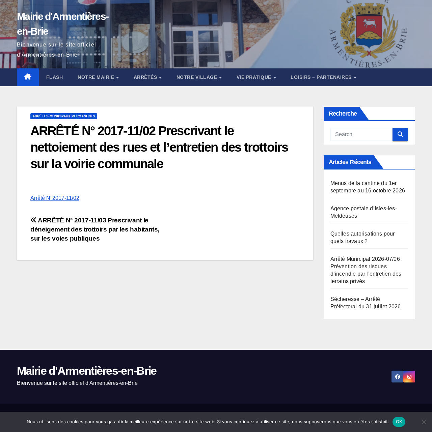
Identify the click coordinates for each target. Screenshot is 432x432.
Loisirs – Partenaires (322, 77)
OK (399, 421)
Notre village (198, 77)
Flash (54, 77)
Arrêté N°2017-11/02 (54, 198)
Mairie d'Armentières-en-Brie (86, 370)
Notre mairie (97, 77)
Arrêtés (146, 77)
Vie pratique (255, 77)
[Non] (423, 422)
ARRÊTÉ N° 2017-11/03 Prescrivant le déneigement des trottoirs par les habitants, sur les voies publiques (94, 229)
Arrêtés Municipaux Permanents (63, 116)
